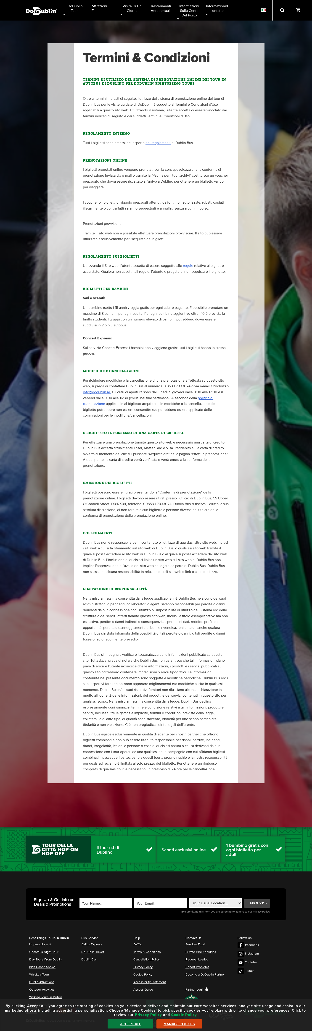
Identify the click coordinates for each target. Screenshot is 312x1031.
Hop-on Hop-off (40, 944)
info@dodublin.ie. (97, 392)
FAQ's (137, 944)
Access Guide (143, 989)
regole (188, 266)
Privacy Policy (143, 967)
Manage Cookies (179, 1024)
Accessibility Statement (149, 982)
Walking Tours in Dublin (45, 997)
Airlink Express (91, 944)
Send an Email (195, 944)
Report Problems (197, 967)
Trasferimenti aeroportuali (161, 8)
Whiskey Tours (39, 974)
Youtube (251, 962)
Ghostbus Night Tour (43, 952)
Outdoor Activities (42, 989)
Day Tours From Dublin (45, 959)
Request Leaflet (196, 959)
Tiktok (249, 971)
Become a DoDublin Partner (205, 974)
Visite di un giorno (133, 8)
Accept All (130, 1024)
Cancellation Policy (146, 959)
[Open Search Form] (282, 10)
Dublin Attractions (41, 982)
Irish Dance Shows (42, 967)
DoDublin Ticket (92, 952)
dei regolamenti (158, 143)
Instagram (252, 953)
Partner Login (194, 989)
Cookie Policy (142, 974)
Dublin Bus (89, 959)
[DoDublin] (41, 4)
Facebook (252, 945)
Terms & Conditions (147, 952)
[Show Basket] (302, 10)
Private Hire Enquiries (200, 952)
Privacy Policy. (261, 911)
